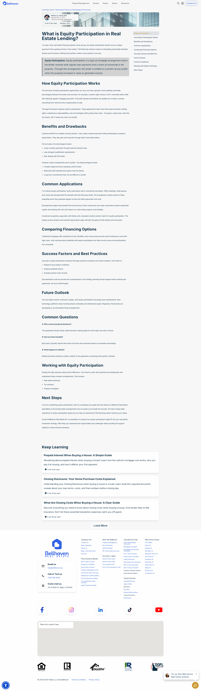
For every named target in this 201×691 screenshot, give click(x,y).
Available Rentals (129, 581)
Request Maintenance (131, 592)
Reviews (84, 554)
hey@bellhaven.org (55, 568)
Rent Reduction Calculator (132, 562)
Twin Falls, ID (149, 556)
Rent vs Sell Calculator (131, 565)
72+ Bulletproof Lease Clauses (88, 581)
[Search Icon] (178, 3)
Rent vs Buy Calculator (131, 568)
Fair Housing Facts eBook (89, 578)
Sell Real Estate (107, 548)
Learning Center (48, 10)
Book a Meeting (86, 545)
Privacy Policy (94, 680)
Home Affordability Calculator (130, 543)
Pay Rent (127, 589)
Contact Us (84, 542)
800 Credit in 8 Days (88, 561)
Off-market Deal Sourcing (89, 573)
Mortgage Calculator (130, 547)
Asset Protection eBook (88, 585)
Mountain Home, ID (151, 554)
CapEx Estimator (129, 559)
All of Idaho (148, 542)
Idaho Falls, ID (149, 565)
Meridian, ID (149, 551)
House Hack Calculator (131, 556)
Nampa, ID (148, 548)
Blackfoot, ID (149, 562)
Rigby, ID (148, 568)
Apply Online (128, 584)
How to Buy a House (87, 567)
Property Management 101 (89, 570)
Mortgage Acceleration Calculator (131, 550)
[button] (5, 685)
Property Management (109, 542)
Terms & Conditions (78, 680)
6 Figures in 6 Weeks (88, 564)
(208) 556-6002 (54, 578)
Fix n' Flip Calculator (130, 554)
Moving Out (127, 598)
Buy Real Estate (107, 545)
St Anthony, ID (149, 573)
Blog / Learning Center (88, 551)
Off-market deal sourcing (110, 551)
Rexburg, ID (149, 570)
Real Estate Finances (63, 10)
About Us (84, 548)
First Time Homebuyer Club (111, 567)
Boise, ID (148, 545)
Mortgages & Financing (81, 10)
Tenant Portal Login (108, 559)
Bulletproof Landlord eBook (90, 575)
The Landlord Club (108, 564)
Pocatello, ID (149, 559)
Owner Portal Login (108, 561)
